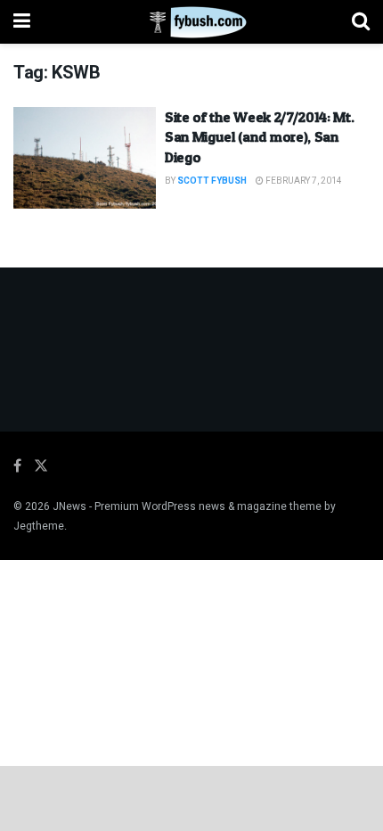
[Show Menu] (21, 22)
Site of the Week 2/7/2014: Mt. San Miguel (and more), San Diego (259, 137)
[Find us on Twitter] (41, 466)
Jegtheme (38, 526)
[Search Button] (361, 22)
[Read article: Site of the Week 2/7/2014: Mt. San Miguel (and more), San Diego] (84, 158)
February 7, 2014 (303, 181)
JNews (69, 506)
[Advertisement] (191, 797)
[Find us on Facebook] (17, 466)
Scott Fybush (212, 181)
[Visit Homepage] (191, 22)
